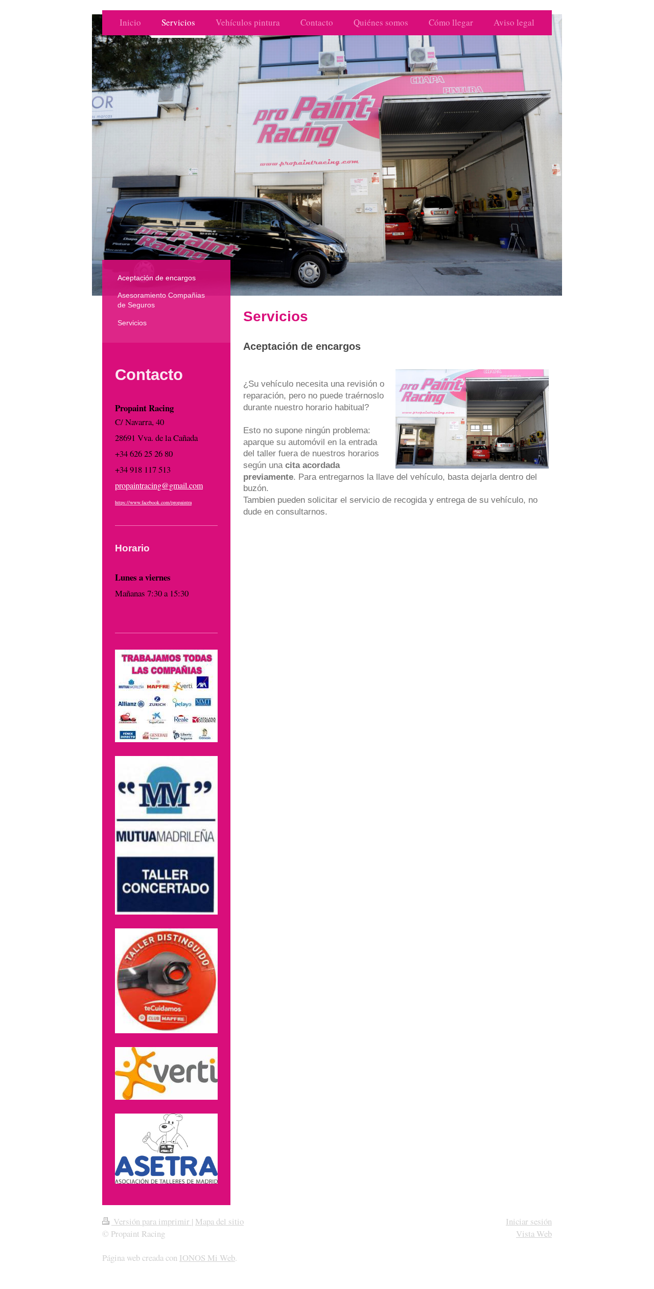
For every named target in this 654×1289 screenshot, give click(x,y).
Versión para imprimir (151, 1221)
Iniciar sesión (529, 1221)
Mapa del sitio (219, 1221)
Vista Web (534, 1233)
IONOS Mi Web (207, 1257)
